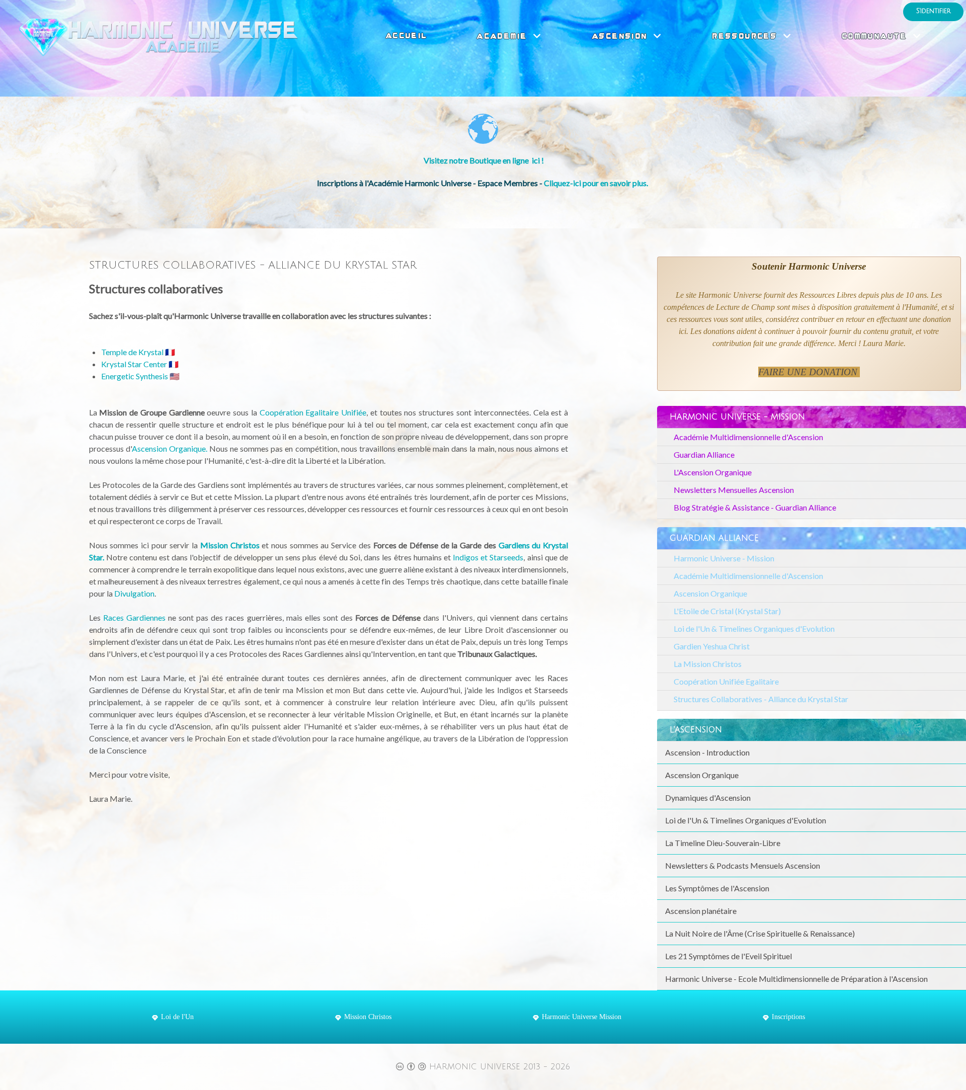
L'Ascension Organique (713, 472)
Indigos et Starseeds (488, 557)
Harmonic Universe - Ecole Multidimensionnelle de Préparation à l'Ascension (796, 978)
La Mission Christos (708, 663)
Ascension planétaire (701, 910)
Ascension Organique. (169, 448)
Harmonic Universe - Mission (724, 558)
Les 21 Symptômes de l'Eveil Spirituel (728, 956)
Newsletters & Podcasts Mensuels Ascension (742, 865)
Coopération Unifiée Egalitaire (726, 681)
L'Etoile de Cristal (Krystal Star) (727, 611)
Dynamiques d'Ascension (708, 797)
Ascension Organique (710, 593)
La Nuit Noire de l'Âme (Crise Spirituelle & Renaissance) (760, 933)
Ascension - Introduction (707, 752)
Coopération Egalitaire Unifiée (313, 412)
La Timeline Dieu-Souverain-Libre (722, 843)
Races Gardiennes (134, 617)
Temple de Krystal (132, 352)
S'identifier (933, 11)
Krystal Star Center (134, 364)
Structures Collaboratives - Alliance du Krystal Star (761, 699)
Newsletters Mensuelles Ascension (734, 489)
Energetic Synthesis (134, 376)
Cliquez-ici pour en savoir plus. (597, 183)
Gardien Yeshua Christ (712, 646)
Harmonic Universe (476, 1066)
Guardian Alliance (704, 454)
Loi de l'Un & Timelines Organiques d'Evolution (754, 628)
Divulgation (134, 593)
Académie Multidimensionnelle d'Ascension (748, 437)
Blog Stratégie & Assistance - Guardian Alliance (755, 507)
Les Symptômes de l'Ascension (717, 888)
